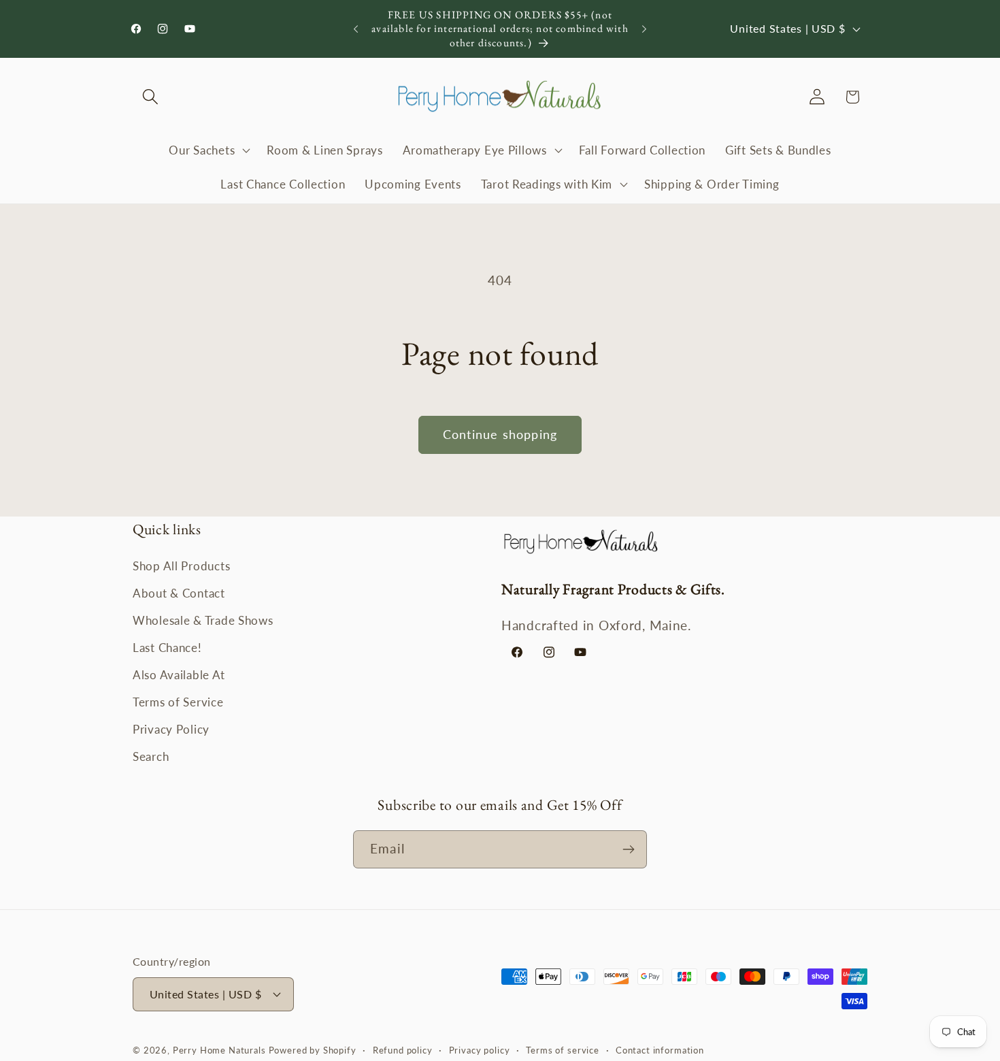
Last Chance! (167, 647)
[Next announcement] (644, 29)
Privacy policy (479, 1050)
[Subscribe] (628, 849)
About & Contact (179, 593)
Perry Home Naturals (221, 1050)
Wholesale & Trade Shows (203, 620)
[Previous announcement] (356, 29)
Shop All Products (181, 566)
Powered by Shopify (312, 1050)
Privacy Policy (171, 729)
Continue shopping (500, 434)
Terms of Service (178, 702)
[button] (151, 97)
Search (151, 756)
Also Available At (178, 675)
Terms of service (562, 1050)
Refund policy (403, 1050)
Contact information (660, 1050)
